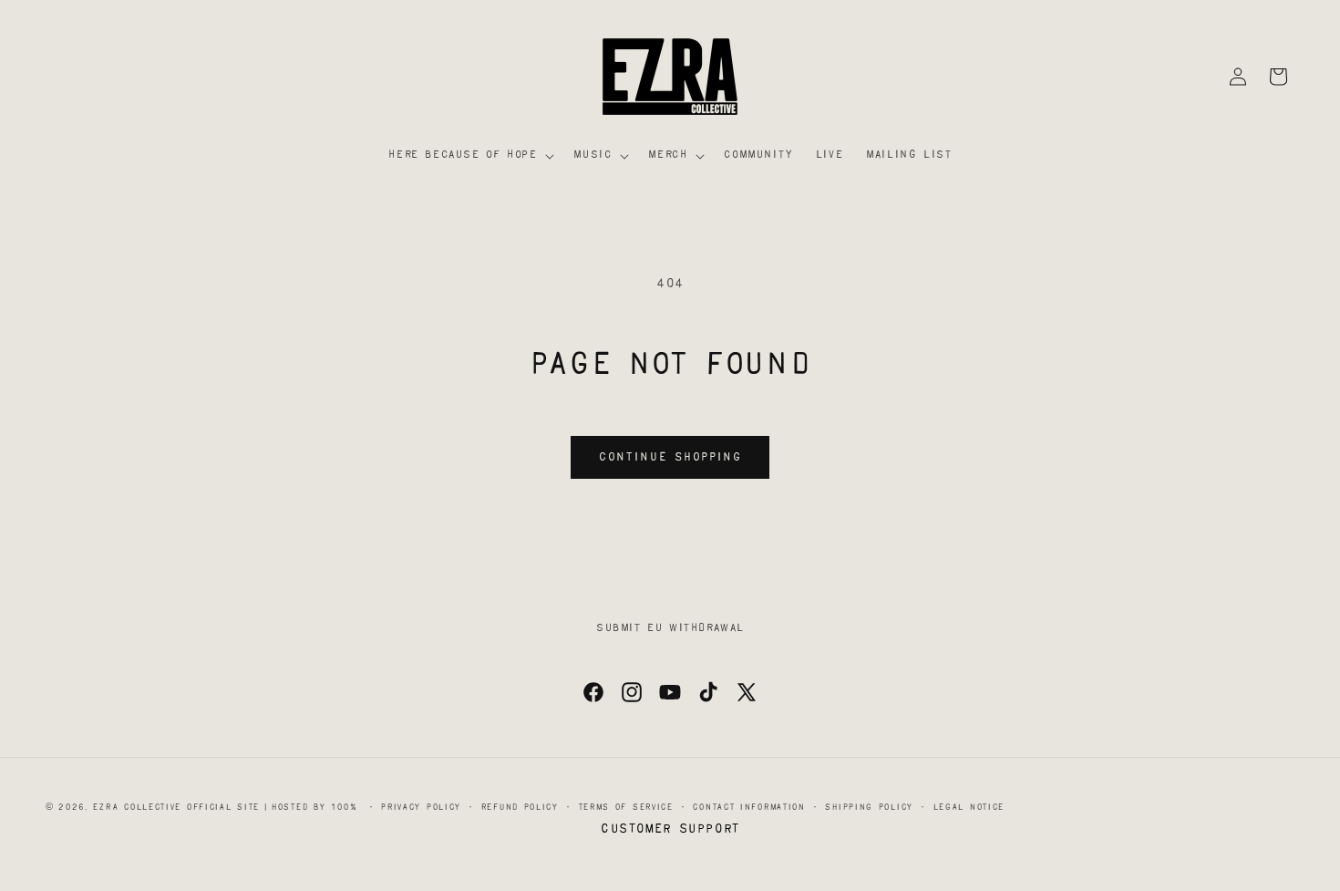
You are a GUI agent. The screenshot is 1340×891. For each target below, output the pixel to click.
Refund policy (519, 807)
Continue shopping (670, 457)
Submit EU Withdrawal (670, 629)
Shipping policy (868, 807)
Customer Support (670, 829)
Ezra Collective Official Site (176, 807)
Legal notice (969, 807)
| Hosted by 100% (310, 807)
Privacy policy (420, 807)
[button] (469, 156)
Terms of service (626, 807)
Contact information (748, 807)
